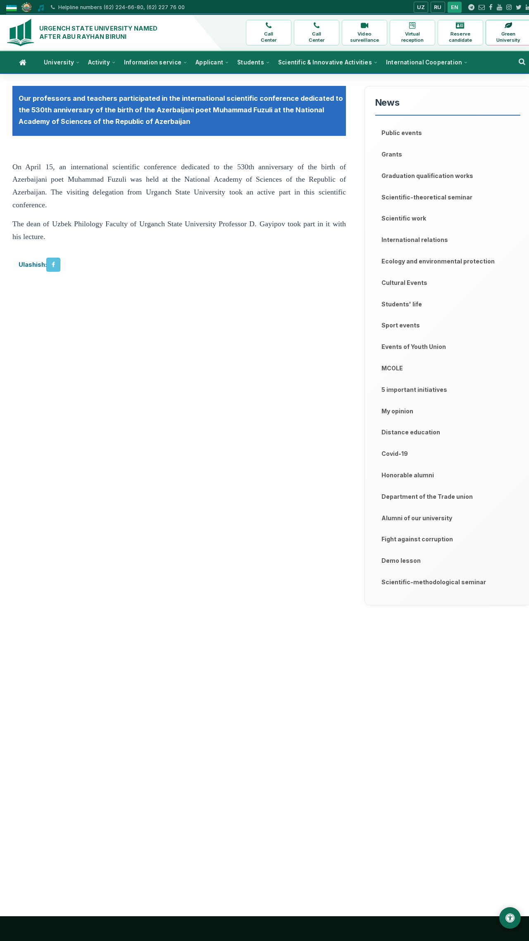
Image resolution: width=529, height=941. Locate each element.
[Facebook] (491, 7)
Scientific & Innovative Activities (325, 62)
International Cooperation (424, 62)
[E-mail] (482, 7)
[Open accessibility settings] (510, 918)
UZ (421, 7)
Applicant (209, 62)
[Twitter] (519, 7)
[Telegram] (471, 7)
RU (438, 7)
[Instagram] (509, 7)
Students (250, 62)
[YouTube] (499, 7)
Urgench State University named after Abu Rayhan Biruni (98, 32)
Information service (152, 62)
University (59, 62)
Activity (99, 62)
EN (455, 7)
